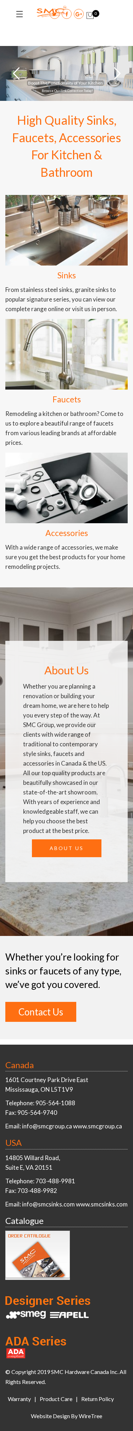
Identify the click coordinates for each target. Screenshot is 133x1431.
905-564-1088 (55, 1103)
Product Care (56, 1398)
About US (67, 848)
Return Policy (97, 1398)
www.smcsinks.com (102, 1204)
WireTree (90, 1415)
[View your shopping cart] (90, 15)
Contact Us (40, 1012)
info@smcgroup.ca (47, 1126)
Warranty (19, 1398)
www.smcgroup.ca (97, 1126)
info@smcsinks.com (48, 1204)
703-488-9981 (55, 1181)
